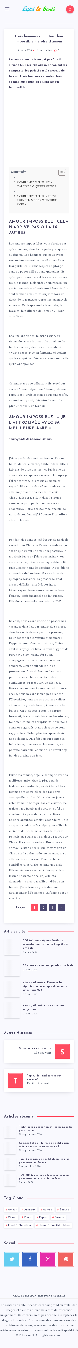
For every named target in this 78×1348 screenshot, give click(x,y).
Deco (27, 1217)
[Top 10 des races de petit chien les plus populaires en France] (10, 1164)
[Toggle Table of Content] (60, 172)
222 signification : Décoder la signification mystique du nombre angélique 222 (45, 986)
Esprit (43, 1217)
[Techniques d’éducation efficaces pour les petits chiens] (10, 1132)
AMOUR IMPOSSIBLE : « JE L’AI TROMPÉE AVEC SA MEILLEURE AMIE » (37, 200)
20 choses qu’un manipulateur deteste (48, 965)
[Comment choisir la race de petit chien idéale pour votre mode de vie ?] (10, 1148)
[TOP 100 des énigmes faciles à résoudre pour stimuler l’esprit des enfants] (10, 1180)
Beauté (64, 1209)
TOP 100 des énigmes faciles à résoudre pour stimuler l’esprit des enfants (45, 944)
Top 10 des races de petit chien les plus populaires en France (44, 1161)
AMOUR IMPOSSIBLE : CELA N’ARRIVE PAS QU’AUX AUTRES (36, 184)
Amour (12, 1209)
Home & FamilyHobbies (54, 1225)
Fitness (59, 1217)
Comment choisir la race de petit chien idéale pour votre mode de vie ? (44, 1145)
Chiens (12, 1217)
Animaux (30, 1209)
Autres (47, 1209)
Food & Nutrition (19, 1225)
